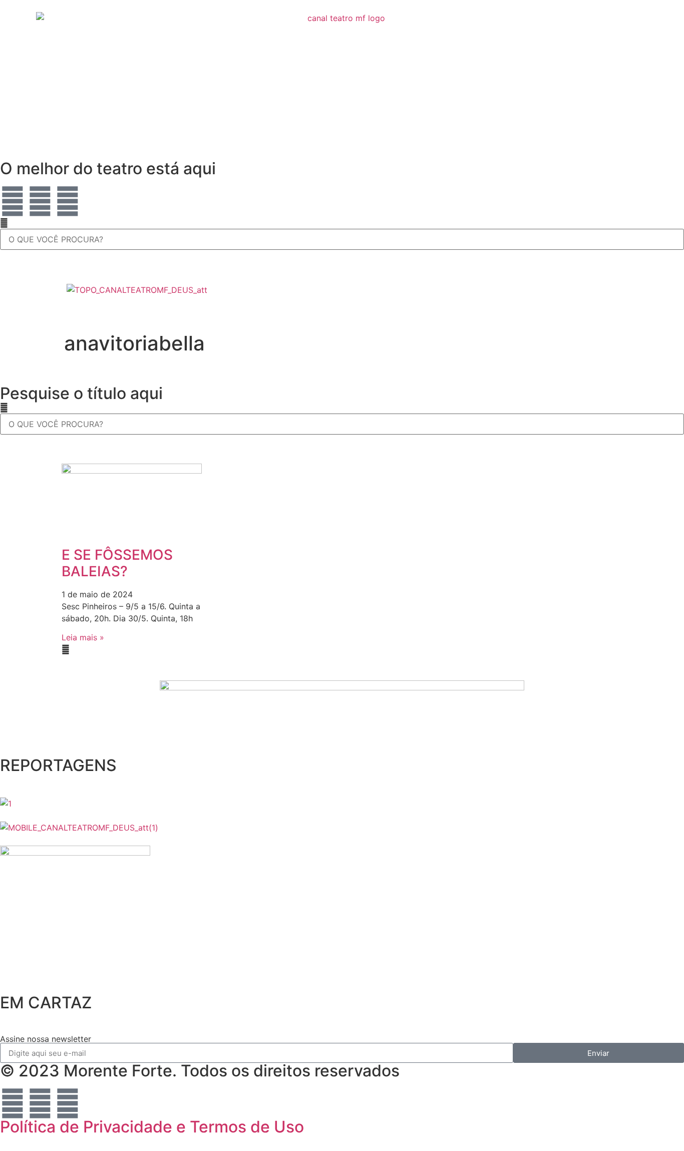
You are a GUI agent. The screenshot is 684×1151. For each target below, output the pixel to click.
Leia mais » (83, 637)
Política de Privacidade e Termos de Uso (152, 1126)
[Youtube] (12, 201)
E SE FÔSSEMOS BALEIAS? (117, 563)
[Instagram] (40, 201)
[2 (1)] (75, 853)
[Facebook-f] (67, 201)
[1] (6, 804)
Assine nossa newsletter (45, 1039)
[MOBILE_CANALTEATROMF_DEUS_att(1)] (79, 828)
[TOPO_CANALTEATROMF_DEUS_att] (137, 290)
